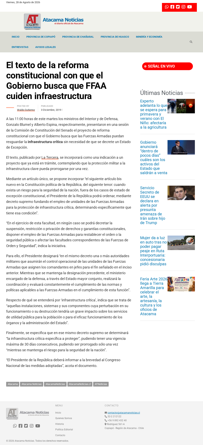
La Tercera (49, 157)
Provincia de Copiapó (40, 36)
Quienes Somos (63, 418)
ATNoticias (101, 384)
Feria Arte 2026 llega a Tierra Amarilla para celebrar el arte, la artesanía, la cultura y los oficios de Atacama (153, 296)
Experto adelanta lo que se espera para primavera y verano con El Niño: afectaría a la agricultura (153, 114)
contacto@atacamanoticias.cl (124, 412)
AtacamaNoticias (55, 384)
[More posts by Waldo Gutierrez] (10, 106)
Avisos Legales (45, 47)
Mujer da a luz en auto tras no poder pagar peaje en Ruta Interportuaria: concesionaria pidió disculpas (153, 251)
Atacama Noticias (32, 384)
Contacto (60, 435)
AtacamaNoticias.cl (80, 384)
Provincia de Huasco (115, 36)
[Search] (191, 42)
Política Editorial (64, 429)
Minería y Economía (149, 36)
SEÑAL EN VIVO (161, 66)
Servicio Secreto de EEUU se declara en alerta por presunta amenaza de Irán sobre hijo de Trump (152, 205)
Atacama (13, 384)
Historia (59, 424)
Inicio (15, 36)
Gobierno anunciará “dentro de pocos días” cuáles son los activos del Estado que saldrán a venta (153, 157)
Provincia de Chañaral (78, 36)
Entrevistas (20, 47)
